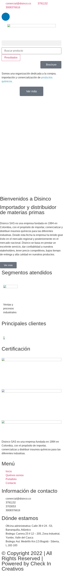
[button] (31, 43)
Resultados (10, 57)
